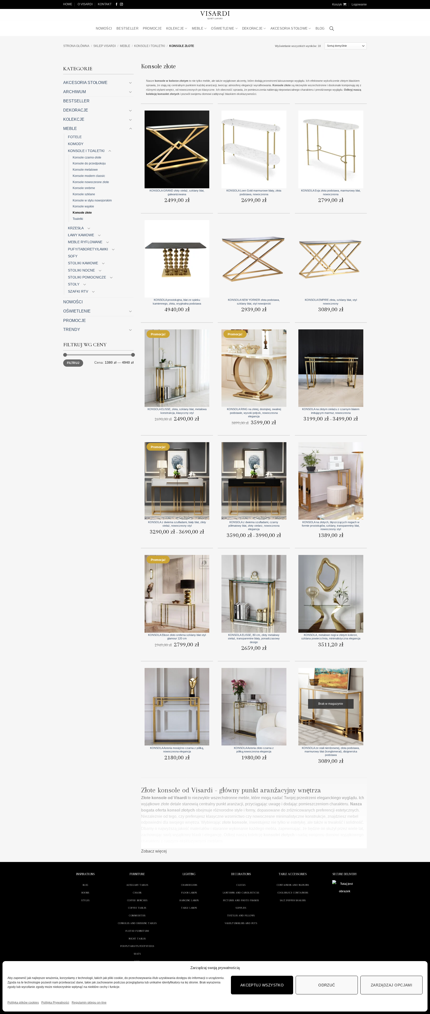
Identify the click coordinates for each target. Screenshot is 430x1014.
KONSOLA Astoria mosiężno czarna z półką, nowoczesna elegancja (177, 749)
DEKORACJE (252, 28)
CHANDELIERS (189, 885)
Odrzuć (326, 985)
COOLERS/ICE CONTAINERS (292, 892)
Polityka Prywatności (55, 1002)
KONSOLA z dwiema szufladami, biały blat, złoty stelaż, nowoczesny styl (177, 524)
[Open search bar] (331, 28)
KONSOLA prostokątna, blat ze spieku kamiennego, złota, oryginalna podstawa (177, 301)
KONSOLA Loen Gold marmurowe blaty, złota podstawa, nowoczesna (253, 192)
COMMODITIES (137, 915)
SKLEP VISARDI (104, 46)
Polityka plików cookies (23, 1002)
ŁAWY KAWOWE (81, 235)
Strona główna (76, 46)
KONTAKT (104, 4)
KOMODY (75, 144)
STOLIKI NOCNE (81, 270)
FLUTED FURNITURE (137, 931)
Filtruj (73, 362)
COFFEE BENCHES (137, 900)
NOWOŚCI (104, 28)
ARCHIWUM (74, 92)
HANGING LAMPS (189, 900)
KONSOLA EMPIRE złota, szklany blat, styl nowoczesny (331, 301)
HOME (67, 4)
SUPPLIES (241, 907)
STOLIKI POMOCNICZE (87, 277)
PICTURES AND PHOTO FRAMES (241, 900)
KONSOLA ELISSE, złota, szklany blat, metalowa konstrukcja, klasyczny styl (177, 411)
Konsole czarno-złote (87, 157)
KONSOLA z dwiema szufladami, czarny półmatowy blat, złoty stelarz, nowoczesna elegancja (253, 526)
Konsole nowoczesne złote (91, 182)
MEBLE (197, 28)
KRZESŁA (76, 228)
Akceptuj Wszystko (262, 985)
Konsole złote (82, 212)
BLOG (320, 28)
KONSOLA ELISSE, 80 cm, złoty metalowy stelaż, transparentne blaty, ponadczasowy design (254, 638)
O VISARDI (85, 4)
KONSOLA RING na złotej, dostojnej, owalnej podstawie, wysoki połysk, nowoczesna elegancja (254, 413)
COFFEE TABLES (137, 907)
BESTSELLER (127, 28)
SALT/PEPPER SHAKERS (293, 900)
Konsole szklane (84, 194)
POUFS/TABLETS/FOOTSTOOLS (137, 946)
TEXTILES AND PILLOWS (241, 915)
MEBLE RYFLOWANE (85, 242)
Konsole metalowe (85, 169)
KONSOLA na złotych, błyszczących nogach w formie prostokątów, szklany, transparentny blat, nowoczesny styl (331, 526)
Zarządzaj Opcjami (391, 985)
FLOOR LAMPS (189, 892)
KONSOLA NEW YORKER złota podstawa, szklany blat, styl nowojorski (254, 301)
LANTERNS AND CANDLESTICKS (241, 892)
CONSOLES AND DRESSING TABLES (137, 923)
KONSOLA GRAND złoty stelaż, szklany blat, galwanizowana (177, 192)
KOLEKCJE (175, 28)
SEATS (137, 953)
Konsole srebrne (84, 188)
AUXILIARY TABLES (137, 885)
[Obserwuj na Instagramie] (121, 4)
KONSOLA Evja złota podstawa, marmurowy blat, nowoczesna (331, 192)
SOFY (72, 256)
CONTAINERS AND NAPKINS (293, 885)
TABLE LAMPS (189, 907)
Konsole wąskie (83, 206)
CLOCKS (240, 885)
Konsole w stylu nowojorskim (92, 200)
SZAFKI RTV (78, 291)
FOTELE (75, 137)
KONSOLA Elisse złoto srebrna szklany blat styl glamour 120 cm (177, 636)
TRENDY (71, 329)
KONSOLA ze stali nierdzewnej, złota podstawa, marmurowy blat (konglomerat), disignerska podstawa (331, 751)
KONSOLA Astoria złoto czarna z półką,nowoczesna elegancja (254, 749)
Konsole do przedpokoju (89, 163)
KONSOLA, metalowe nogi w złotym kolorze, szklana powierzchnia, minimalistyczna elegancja (330, 636)
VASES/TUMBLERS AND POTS (241, 923)
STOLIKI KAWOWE (83, 263)
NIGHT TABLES (137, 938)
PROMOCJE (152, 28)
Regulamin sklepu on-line (89, 1002)
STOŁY (73, 284)
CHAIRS (137, 892)
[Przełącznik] (131, 83)
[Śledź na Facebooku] (116, 4)
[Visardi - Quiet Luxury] (215, 15)
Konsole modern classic (89, 175)
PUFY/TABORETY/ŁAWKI (88, 249)
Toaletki (78, 218)
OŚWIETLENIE (222, 28)
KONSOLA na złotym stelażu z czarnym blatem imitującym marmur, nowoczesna (330, 411)
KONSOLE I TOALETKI (149, 46)
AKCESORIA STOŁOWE (289, 28)
